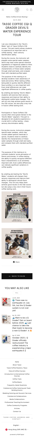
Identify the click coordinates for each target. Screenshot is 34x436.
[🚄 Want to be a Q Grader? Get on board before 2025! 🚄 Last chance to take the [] (6, 319)
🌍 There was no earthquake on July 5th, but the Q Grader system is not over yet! (21, 305)
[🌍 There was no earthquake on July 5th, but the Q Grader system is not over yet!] (6, 301)
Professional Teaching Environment (17, 402)
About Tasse (17, 365)
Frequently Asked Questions (17, 385)
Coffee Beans (17, 382)
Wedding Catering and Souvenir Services (17, 393)
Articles (17, 408)
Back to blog (18, 276)
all (17, 292)
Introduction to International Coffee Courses (17, 375)
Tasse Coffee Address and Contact (16, 418)
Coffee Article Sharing (19, 17)
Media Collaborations (17, 399)
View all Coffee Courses (17, 371)
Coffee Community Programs (17, 405)
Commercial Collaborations (17, 396)
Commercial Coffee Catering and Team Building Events (17, 389)
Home (8, 17)
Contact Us (17, 411)
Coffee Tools (17, 379)
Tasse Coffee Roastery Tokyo (17, 368)
